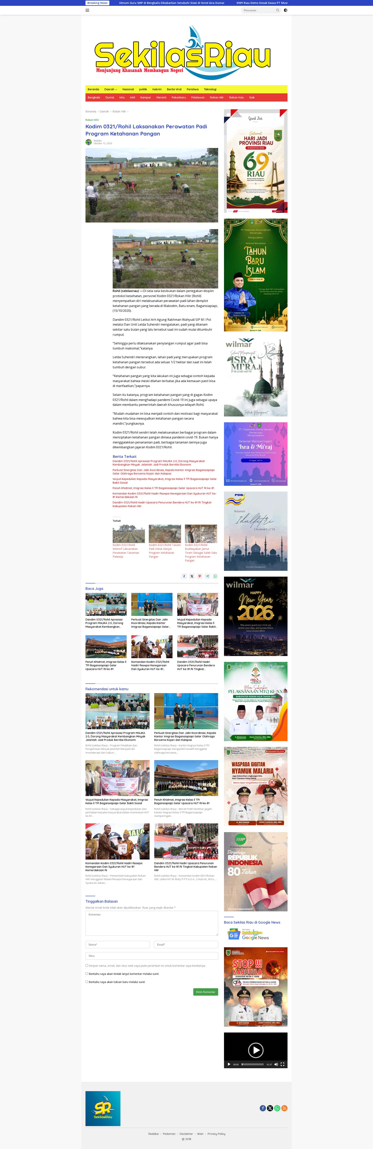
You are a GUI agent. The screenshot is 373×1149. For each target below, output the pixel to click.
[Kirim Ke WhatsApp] (215, 576)
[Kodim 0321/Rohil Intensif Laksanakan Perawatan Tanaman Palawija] (129, 534)
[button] (278, 10)
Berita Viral (174, 89)
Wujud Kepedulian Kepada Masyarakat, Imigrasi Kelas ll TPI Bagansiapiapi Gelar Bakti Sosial (165, 480)
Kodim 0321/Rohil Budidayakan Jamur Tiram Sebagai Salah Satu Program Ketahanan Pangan (201, 552)
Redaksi (98, 140)
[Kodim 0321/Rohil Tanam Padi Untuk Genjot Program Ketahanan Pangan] (165, 534)
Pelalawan (198, 97)
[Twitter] (270, 1108)
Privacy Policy (216, 1134)
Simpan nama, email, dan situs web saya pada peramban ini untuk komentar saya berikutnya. (147, 965)
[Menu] (88, 10)
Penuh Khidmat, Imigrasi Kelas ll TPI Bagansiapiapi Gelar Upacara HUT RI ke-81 (163, 488)
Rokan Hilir (217, 97)
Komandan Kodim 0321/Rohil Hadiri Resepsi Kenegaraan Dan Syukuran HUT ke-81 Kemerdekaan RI (165, 495)
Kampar (145, 97)
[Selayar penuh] (282, 1064)
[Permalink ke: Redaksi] (88, 142)
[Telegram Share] (207, 576)
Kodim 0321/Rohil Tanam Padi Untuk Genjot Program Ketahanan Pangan (165, 550)
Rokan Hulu (236, 97)
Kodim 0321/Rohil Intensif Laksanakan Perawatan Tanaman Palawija (126, 550)
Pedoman (169, 1134)
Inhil (132, 97)
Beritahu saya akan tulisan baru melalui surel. (117, 982)
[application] (256, 1050)
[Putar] (229, 1064)
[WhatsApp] (277, 1108)
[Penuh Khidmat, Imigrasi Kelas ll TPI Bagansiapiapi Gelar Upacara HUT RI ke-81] (106, 646)
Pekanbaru (179, 97)
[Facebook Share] (184, 576)
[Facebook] (263, 1108)
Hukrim (157, 89)
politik (143, 89)
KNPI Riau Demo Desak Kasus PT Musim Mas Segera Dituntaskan (205, 3)
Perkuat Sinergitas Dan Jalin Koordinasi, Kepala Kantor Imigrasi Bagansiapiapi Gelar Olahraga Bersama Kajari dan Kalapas (164, 471)
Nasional (128, 89)
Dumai (110, 97)
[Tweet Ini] (192, 576)
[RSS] (284, 1108)
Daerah (109, 89)
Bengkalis (94, 97)
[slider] (253, 1064)
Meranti (161, 97)
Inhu (122, 97)
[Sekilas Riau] (182, 51)
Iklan (200, 1134)
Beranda (93, 89)
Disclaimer (186, 1134)
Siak (252, 97)
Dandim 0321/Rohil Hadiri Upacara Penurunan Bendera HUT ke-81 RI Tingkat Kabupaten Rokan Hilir (162, 504)
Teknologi (210, 89)
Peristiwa (193, 89)
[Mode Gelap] (286, 10)
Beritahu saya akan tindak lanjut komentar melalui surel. (124, 974)
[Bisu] (276, 1064)
